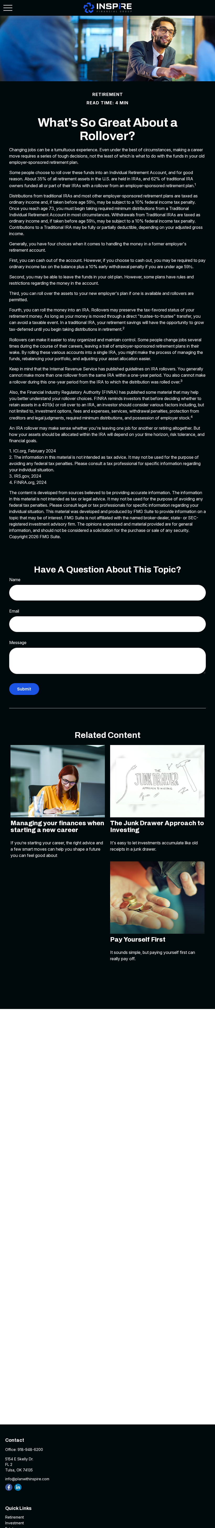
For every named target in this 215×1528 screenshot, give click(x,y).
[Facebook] (8, 1487)
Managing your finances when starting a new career (57, 826)
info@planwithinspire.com (27, 1479)
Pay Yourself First (137, 939)
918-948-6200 (30, 1449)
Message (17, 642)
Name (14, 579)
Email (14, 611)
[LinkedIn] (18, 1487)
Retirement (14, 1517)
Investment (14, 1523)
